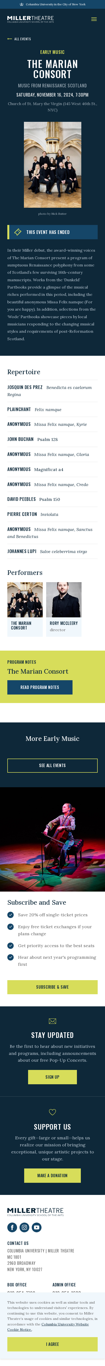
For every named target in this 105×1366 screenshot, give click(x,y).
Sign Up (52, 1077)
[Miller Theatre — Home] (30, 19)
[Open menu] (94, 20)
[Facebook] (12, 1231)
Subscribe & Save (52, 987)
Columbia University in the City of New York (55, 4)
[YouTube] (37, 1231)
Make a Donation (52, 1175)
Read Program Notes (40, 687)
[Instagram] (24, 1231)
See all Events (52, 765)
